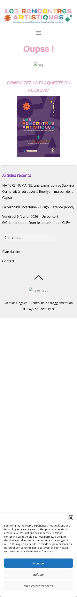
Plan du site (11, 251)
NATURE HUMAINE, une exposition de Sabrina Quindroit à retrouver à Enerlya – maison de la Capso (38, 191)
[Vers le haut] (38, 277)
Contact (8, 261)
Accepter (38, 563)
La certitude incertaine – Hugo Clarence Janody (38, 207)
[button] (71, 518)
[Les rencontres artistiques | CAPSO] (38, 22)
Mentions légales (15, 303)
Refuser (38, 574)
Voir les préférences (38, 586)
